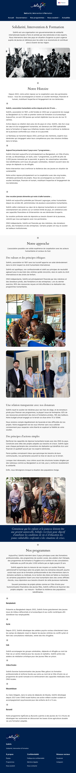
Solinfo (8, 744)
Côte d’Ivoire (11, 665)
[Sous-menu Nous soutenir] (59, 17)
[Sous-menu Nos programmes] (45, 17)
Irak (7, 645)
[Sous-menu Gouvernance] (27, 17)
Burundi (9, 709)
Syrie (8, 624)
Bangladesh (11, 603)
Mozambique (11, 689)
